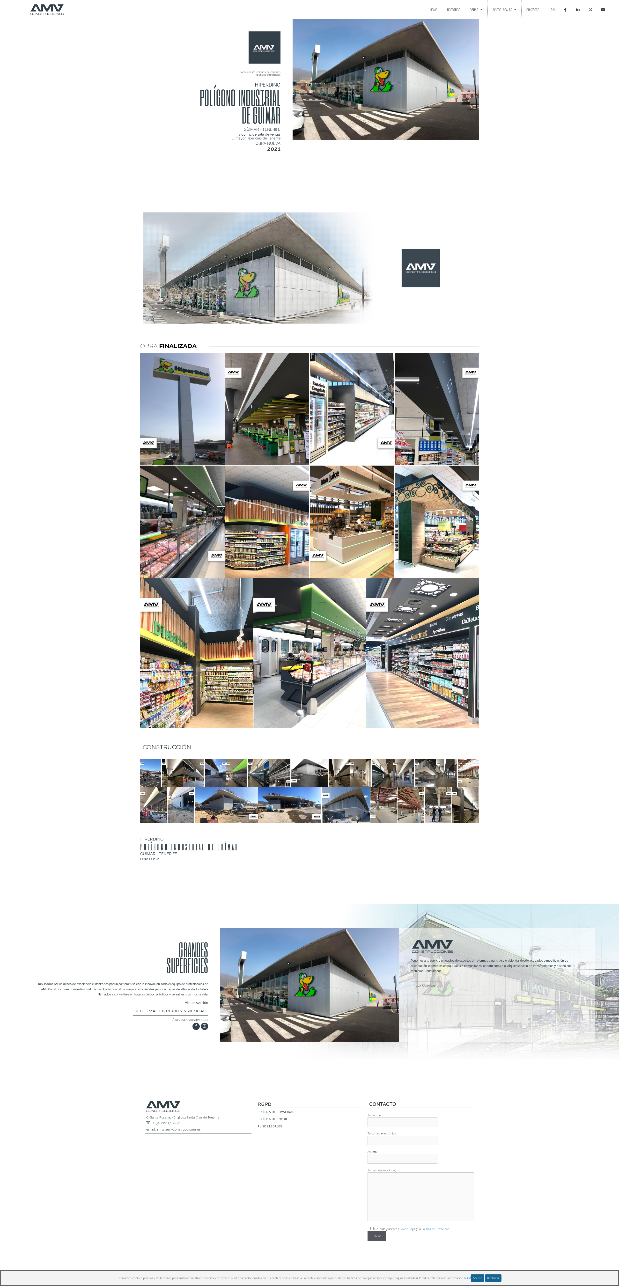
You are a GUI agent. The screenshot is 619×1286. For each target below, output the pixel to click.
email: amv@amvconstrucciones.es (173, 1129)
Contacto (532, 9)
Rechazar (493, 1278)
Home (433, 9)
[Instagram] (553, 10)
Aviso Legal (408, 1229)
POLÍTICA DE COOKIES (274, 1119)
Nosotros (453, 9)
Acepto (477, 1278)
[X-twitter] (590, 10)
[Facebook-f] (565, 10)
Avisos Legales (502, 9)
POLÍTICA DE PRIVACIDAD (276, 1112)
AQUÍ (467, 1278)
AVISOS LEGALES (270, 1126)
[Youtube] (603, 10)
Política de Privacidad (435, 1229)
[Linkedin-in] (578, 10)
